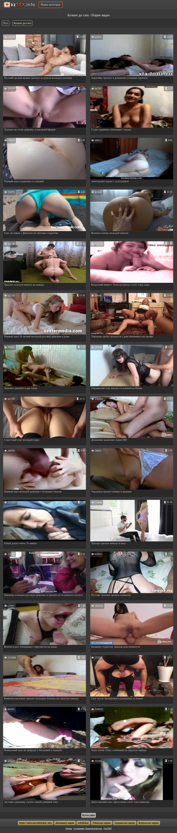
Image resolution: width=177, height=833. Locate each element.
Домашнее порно (64, 823)
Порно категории (50, 4)
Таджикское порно (124, 823)
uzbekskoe (83, 823)
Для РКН (107, 828)
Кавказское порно (149, 823)
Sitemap (69, 828)
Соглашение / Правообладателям (87, 828)
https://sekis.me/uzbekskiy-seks (35, 823)
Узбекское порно (101, 823)
